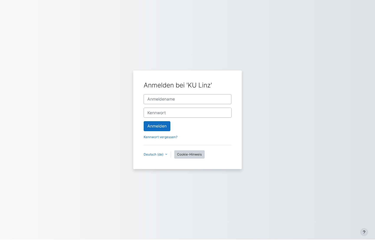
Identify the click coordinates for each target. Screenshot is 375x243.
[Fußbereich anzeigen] (364, 232)
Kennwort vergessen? (161, 137)
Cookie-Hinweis (189, 154)
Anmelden (157, 126)
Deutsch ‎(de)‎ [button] (154, 154)
